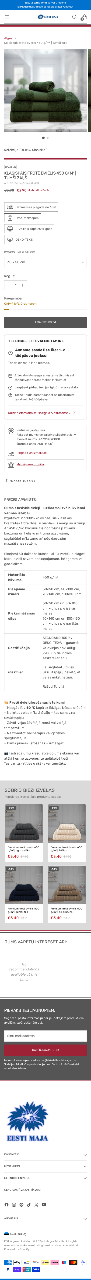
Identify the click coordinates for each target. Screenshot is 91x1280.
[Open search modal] (74, 17)
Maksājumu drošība (30, 464)
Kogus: (9, 276)
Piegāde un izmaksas (32, 453)
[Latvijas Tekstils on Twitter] (37, 1205)
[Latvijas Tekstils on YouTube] (44, 1205)
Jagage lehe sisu (22, 481)
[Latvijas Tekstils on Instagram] (14, 1205)
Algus (8, 38)
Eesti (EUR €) (18, 1234)
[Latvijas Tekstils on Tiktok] (29, 1205)
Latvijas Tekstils (54, 1241)
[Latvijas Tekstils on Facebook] (7, 1205)
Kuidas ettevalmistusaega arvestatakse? (39, 413)
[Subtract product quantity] (8, 285)
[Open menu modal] (6, 17)
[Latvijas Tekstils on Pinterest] (22, 1205)
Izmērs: (19, 252)
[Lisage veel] (22, 285)
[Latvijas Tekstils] (45, 16)
